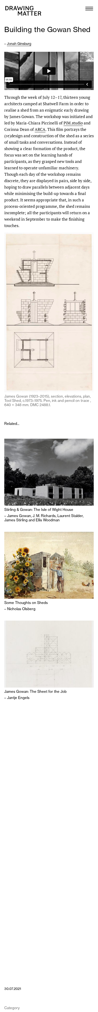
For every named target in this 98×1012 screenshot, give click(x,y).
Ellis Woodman (48, 520)
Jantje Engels (18, 697)
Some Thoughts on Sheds (26, 603)
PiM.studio (73, 123)
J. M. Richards (44, 515)
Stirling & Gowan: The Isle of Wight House (38, 510)
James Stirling (16, 520)
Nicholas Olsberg (21, 609)
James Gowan (19, 515)
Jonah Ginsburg (19, 44)
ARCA (40, 129)
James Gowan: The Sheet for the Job (35, 691)
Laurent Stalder (70, 515)
